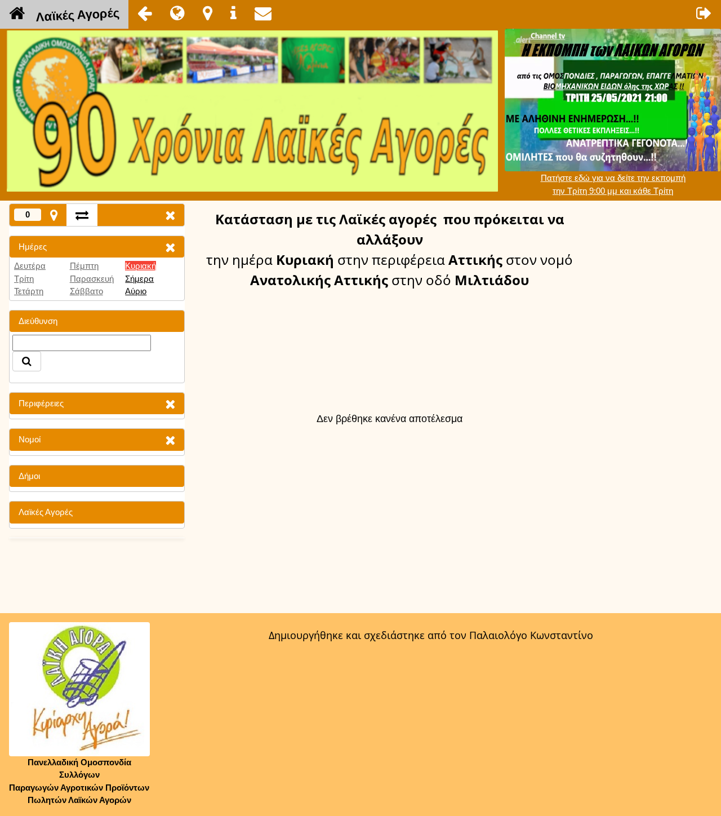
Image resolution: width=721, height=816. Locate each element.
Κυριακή (140, 265)
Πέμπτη (84, 265)
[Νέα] (177, 13)
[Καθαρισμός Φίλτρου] (170, 247)
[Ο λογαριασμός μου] (704, 13)
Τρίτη (24, 278)
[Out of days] (81, 215)
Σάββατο (86, 291)
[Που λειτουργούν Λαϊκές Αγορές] (207, 13)
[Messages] (263, 13)
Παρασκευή (92, 278)
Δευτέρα (30, 265)
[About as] (233, 13)
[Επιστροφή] (144, 13)
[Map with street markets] (53, 215)
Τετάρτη (28, 291)
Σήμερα (139, 278)
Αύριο (135, 291)
